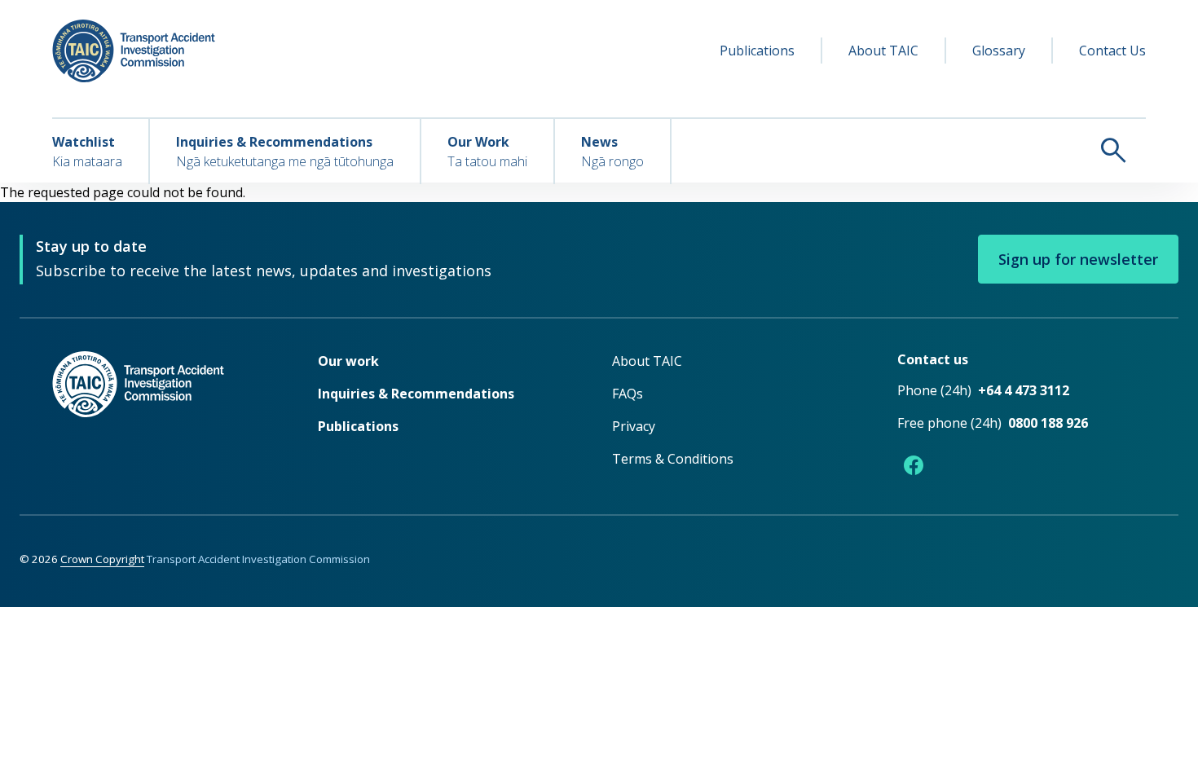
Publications (757, 50)
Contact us (932, 359)
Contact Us (1112, 50)
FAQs (627, 394)
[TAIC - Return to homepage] (161, 416)
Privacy (633, 426)
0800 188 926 (1048, 423)
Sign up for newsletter (1078, 259)
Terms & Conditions (672, 459)
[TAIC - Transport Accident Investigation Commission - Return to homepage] (133, 51)
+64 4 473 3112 (1023, 390)
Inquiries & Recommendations (416, 394)
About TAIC (883, 50)
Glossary (998, 50)
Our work (348, 361)
